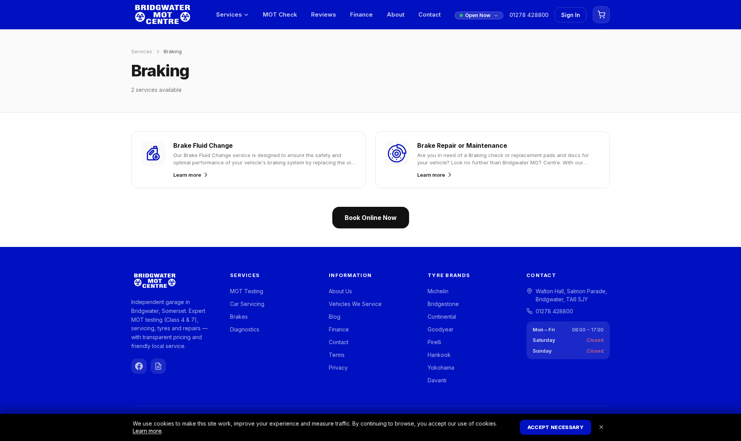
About (395, 14)
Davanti (437, 380)
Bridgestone (443, 304)
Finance (361, 14)
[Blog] (158, 366)
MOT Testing (246, 291)
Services (229, 14)
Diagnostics (244, 329)
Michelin (438, 291)
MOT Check (280, 14)
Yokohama (441, 367)
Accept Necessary (556, 427)
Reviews (323, 14)
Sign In (570, 15)
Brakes (239, 316)
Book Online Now (371, 217)
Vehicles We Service (355, 304)
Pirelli (434, 342)
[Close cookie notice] (601, 427)
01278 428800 (528, 15)
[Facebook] (139, 366)
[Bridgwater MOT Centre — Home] (162, 14)
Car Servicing (247, 304)
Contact (429, 14)
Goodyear (440, 329)
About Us (340, 291)
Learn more (147, 430)
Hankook (439, 354)
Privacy (338, 367)
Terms (337, 354)
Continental (442, 316)
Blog (334, 316)
